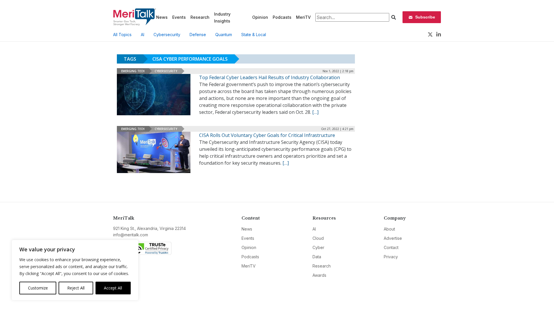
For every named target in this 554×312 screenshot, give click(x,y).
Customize (38, 288)
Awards (319, 275)
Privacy (391, 256)
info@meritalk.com (130, 234)
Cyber (318, 247)
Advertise (393, 238)
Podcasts (282, 17)
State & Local (253, 34)
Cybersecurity (167, 34)
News (162, 17)
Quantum (223, 34)
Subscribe (425, 17)
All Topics (122, 34)
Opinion (260, 17)
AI (142, 34)
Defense (198, 34)
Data (316, 256)
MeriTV (303, 17)
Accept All (113, 288)
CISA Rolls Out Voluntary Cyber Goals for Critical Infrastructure (267, 135)
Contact (391, 247)
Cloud (318, 238)
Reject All (76, 288)
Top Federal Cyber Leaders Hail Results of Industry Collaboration (269, 77)
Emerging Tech (133, 71)
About (389, 228)
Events (179, 17)
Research (199, 17)
